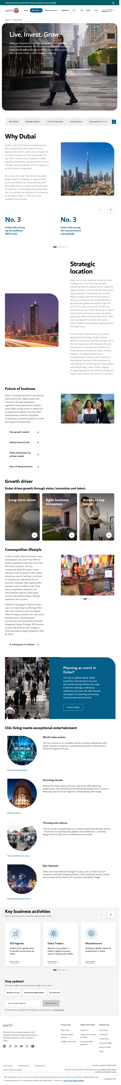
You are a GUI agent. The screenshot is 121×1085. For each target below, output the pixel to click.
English (87, 10)
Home (26, 10)
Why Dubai (35, 10)
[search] (81, 10)
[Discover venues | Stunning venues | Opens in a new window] (25, 794)
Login (96, 10)
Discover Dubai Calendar (17, 770)
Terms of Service (105, 1071)
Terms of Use (59, 1009)
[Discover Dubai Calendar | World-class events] (25, 751)
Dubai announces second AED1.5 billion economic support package (30, 2)
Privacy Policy (111, 1069)
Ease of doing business (21, 466)
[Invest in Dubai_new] (7, 1025)
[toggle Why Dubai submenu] (40, 10)
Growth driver (76, 121)
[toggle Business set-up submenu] (57, 10)
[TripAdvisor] (21, 1046)
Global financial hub (20, 442)
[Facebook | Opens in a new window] (10, 1046)
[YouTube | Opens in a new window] (32, 1046)
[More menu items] (74, 10)
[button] (109, 1079)
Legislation (65, 10)
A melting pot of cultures (22, 644)
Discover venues (13, 812)
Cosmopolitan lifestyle (98, 121)
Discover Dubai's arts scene (18, 855)
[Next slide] (114, 122)
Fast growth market (19, 432)
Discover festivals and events (18, 898)
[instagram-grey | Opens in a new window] (15, 1046)
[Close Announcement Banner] (113, 2)
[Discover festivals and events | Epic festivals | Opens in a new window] (25, 879)
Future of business (55, 121)
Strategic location (33, 121)
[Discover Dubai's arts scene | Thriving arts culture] (25, 837)
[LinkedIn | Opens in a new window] (4, 1046)
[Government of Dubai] (12, 10)
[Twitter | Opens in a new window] (27, 1046)
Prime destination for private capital (20, 454)
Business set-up (50, 10)
